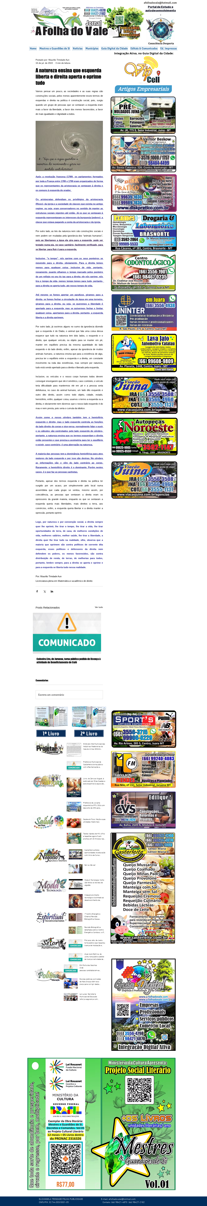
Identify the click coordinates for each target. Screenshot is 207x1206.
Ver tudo (99, 607)
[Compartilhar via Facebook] (37, 591)
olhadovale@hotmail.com (161, 2)
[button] (92, 48)
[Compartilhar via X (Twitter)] (44, 591)
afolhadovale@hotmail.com (122, 1199)
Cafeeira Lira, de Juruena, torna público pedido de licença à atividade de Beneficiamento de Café (69, 660)
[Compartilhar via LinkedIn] (51, 591)
